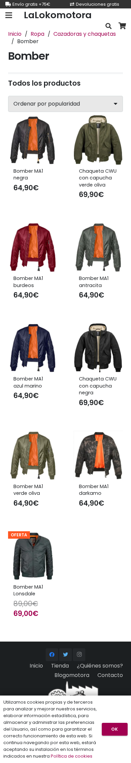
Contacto (110, 675)
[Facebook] (52, 654)
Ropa (37, 34)
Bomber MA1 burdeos (28, 281)
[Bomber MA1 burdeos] (32, 247)
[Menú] (8, 15)
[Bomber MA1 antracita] (98, 247)
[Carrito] (122, 26)
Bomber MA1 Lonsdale (28, 590)
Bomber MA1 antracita (93, 281)
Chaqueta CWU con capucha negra (98, 385)
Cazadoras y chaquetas (84, 34)
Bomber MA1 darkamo (93, 490)
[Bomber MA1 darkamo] (98, 455)
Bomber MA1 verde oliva (28, 490)
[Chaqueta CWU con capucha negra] (98, 348)
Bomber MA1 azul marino (28, 382)
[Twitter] (65, 654)
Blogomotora (71, 675)
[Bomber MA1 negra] (32, 140)
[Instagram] (79, 654)
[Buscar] (108, 26)
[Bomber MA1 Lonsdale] (32, 556)
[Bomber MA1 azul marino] (32, 348)
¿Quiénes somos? (100, 666)
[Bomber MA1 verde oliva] (32, 455)
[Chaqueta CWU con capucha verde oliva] (98, 140)
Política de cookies (71, 756)
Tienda (60, 666)
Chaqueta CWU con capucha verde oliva (98, 178)
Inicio (14, 34)
